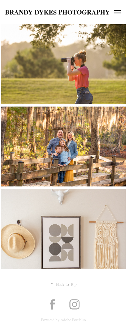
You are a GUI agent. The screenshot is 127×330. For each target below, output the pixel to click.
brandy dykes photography (57, 12)
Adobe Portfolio (73, 319)
